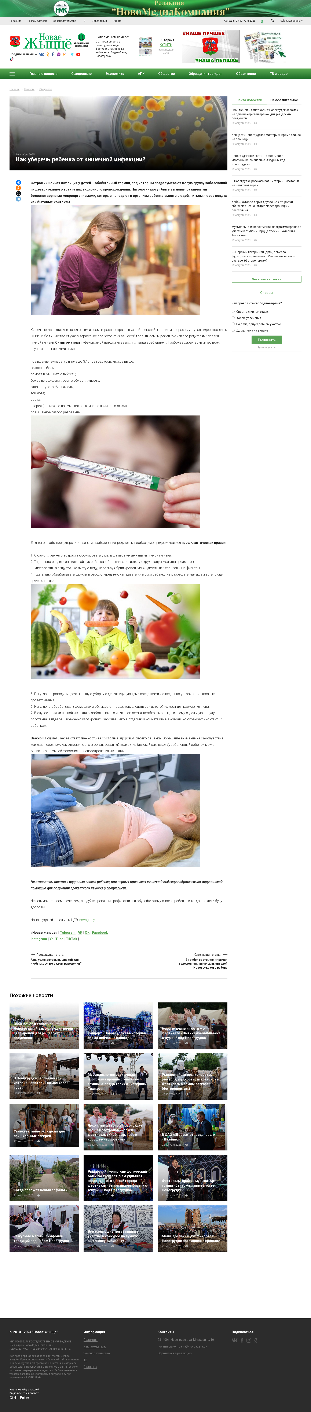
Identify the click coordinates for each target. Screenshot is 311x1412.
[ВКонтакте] (18, 182)
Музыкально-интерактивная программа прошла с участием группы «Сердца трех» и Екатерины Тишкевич (266, 231)
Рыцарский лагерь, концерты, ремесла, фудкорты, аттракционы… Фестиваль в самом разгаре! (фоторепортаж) (264, 256)
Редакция (91, 1339)
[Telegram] (18, 199)
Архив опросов (267, 347)
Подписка (90, 1366)
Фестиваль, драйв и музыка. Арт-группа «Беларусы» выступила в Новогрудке (189, 1185)
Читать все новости (266, 279)
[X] (18, 193)
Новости (29, 89)
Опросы (266, 293)
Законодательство (97, 1353)
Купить (166, 44)
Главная (14, 89)
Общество (45, 89)
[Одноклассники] (18, 188)
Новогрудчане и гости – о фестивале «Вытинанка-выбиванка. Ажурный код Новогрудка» (191, 1033)
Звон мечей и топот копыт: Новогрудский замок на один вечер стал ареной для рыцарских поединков (265, 114)
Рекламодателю (95, 1346)
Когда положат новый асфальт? (41, 1190)
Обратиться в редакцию (175, 1353)
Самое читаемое (284, 100)
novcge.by (87, 920)
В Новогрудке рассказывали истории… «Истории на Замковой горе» (41, 1083)
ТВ (85, 1360)
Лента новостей (249, 100)
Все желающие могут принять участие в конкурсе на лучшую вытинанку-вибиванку (113, 1236)
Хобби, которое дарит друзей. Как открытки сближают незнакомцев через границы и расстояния (262, 206)
